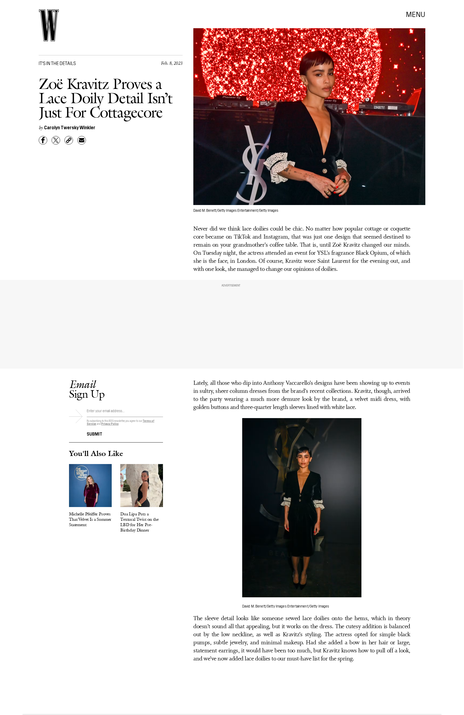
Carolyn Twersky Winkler (69, 127)
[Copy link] (68, 140)
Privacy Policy (110, 423)
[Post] (56, 140)
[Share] (43, 140)
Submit (94, 433)
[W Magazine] (49, 25)
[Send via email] (81, 140)
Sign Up (86, 389)
